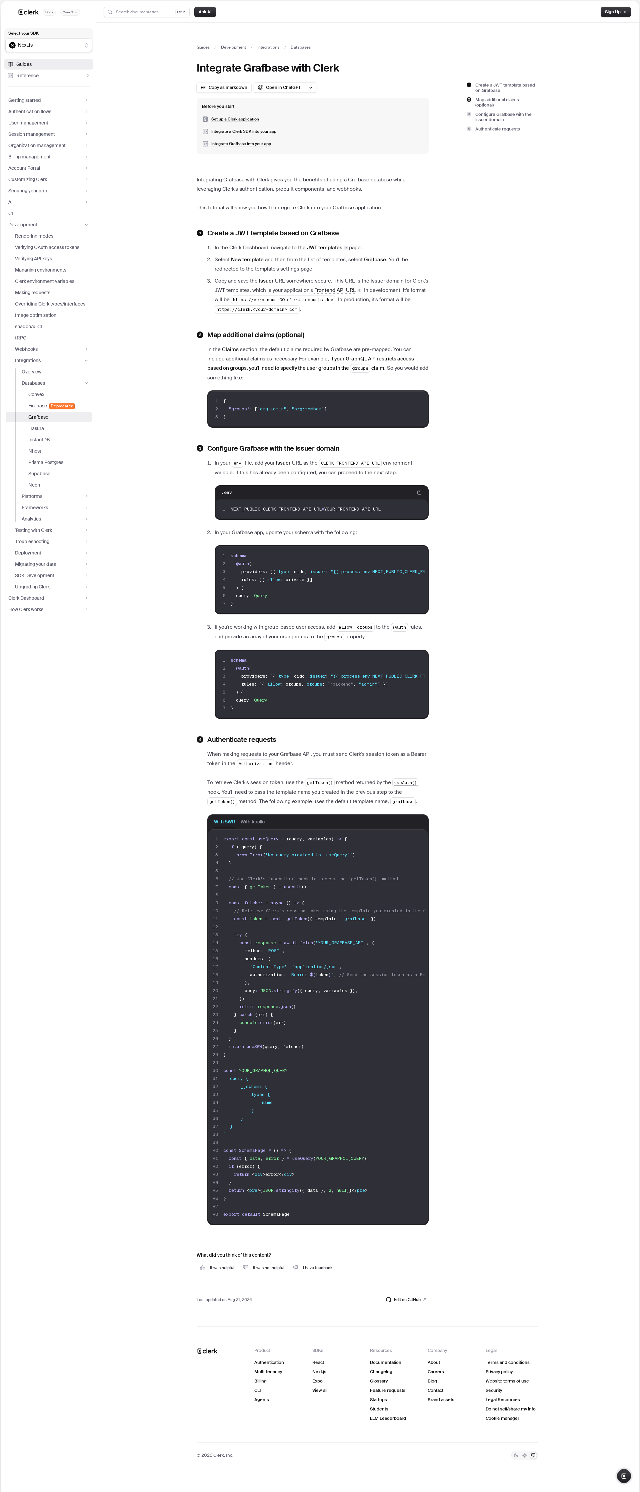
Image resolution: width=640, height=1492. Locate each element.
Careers (436, 1371)
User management (28, 122)
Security (494, 1390)
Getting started (24, 100)
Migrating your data (35, 564)
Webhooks (26, 349)
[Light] (524, 1455)
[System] (533, 1455)
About (434, 1362)
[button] (337, 290)
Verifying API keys (33, 258)
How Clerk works (25, 609)
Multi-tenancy (268, 1371)
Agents (261, 1399)
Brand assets (441, 1399)
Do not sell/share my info (511, 1408)
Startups (378, 1399)
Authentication (269, 1362)
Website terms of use (507, 1381)
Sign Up (613, 11)
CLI (12, 213)
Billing (260, 1381)
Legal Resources (503, 1399)
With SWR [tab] (224, 821)
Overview (31, 371)
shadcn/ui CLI (30, 326)
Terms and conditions (508, 1362)
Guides (24, 64)
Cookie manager (502, 1418)
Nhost (34, 451)
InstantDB (39, 439)
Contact (435, 1390)
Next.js (319, 1371)
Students (379, 1408)
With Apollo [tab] (253, 821)
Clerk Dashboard (26, 598)
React (318, 1362)
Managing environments (40, 270)
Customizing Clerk (27, 179)
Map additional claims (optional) (497, 102)
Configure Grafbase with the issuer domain (503, 117)
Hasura (36, 428)
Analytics (31, 519)
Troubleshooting (32, 541)
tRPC (20, 337)
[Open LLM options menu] (310, 88)
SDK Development (34, 575)
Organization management (37, 145)
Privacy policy (499, 1371)
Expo (317, 1381)
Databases (33, 383)
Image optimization (35, 315)
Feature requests (387, 1390)
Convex (36, 394)
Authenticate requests (497, 128)
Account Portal (24, 168)
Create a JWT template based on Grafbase (505, 88)
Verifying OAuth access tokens (47, 247)
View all (319, 1390)
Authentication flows (29, 111)
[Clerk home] (207, 1351)
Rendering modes (34, 236)
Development (22, 224)
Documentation (385, 1362)
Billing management (29, 156)
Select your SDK (23, 33)
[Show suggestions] (86, 45)
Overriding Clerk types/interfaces (50, 304)
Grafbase (38, 417)
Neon (34, 485)
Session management (31, 134)
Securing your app (27, 190)
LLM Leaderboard (388, 1418)
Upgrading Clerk (32, 586)
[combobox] (44, 45)
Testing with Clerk (33, 530)
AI (10, 202)
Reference (27, 75)
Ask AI (205, 11)
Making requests (32, 292)
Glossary (379, 1381)
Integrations (28, 360)
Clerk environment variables (44, 281)
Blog (432, 1381)
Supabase (39, 473)
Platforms (32, 496)
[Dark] (516, 1455)
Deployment (28, 552)
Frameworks (35, 507)
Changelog (381, 1371)
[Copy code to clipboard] (419, 401)
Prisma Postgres (45, 462)
